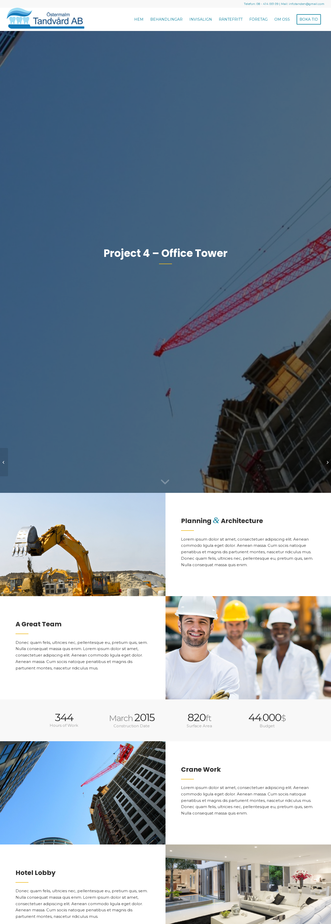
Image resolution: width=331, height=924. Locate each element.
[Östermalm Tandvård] (45, 19)
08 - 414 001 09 (267, 4)
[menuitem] (139, 19)
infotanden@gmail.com (306, 4)
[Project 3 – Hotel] (4, 462)
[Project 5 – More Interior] (327, 462)
